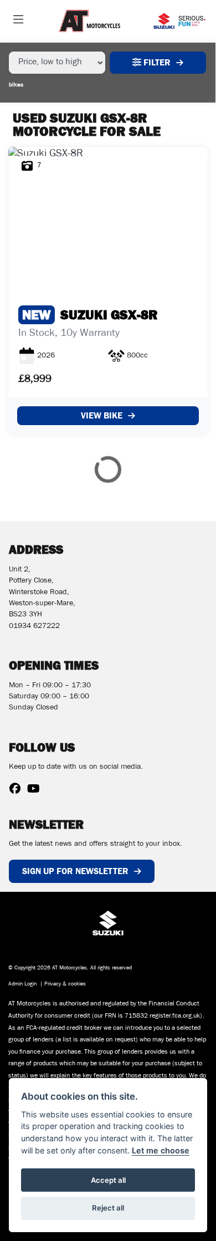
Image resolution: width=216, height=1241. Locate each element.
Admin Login (22, 984)
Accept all (108, 1180)
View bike (101, 415)
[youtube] (36, 791)
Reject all (108, 1207)
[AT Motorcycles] (89, 22)
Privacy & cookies (65, 984)
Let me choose (160, 1150)
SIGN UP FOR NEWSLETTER (75, 871)
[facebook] (18, 791)
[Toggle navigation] (18, 21)
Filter (156, 62)
